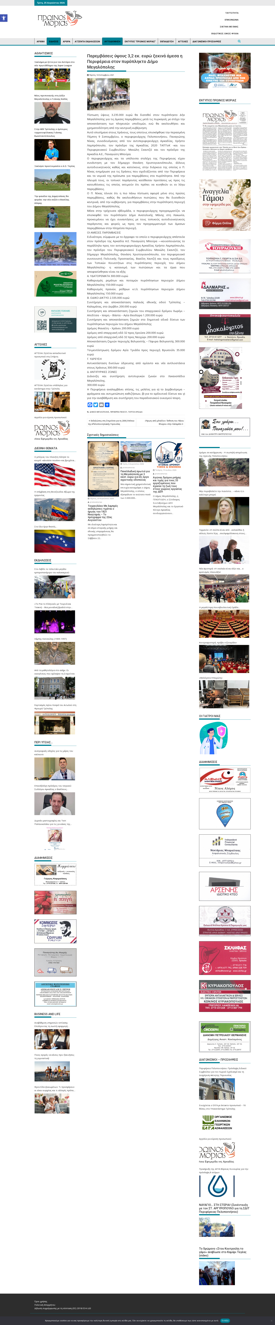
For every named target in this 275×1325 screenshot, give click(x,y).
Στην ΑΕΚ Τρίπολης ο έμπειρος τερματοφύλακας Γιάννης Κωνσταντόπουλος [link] (51, 132)
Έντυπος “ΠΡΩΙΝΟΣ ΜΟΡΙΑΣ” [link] (140, 41)
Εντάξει (225, 1320)
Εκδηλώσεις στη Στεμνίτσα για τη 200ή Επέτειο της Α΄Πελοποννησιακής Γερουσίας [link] (111, 422)
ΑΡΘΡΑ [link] (66, 41)
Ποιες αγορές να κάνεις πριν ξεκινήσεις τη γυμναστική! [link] (54, 1056)
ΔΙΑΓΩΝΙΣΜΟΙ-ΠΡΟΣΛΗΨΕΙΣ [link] (206, 41)
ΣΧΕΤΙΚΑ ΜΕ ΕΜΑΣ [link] (229, 26)
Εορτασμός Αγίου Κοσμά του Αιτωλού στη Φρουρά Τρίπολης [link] (55, 707)
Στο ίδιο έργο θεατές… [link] (45, 526)
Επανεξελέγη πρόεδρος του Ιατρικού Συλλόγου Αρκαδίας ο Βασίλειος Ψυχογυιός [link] (52, 787)
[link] (3, 18)
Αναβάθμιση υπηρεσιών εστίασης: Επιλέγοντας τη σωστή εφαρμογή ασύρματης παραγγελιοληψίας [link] (51, 1024)
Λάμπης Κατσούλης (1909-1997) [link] (50, 638)
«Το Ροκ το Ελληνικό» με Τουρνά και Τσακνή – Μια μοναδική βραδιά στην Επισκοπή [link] (52, 605)
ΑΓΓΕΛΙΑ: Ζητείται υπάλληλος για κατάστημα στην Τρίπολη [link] (50, 387)
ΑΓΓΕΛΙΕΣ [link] (183, 41)
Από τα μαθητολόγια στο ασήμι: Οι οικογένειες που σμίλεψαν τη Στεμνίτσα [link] (54, 672)
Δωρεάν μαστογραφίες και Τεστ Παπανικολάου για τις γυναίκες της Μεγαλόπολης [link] (52, 822)
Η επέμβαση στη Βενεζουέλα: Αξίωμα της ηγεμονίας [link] (54, 493)
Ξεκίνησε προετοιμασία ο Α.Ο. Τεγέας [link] (54, 166)
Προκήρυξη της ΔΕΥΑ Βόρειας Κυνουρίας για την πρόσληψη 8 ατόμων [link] (223, 1170)
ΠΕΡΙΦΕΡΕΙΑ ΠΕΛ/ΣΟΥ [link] (118, 412)
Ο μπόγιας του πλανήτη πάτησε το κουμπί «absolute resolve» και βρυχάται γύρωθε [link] (54, 458)
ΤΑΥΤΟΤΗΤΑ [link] (231, 12)
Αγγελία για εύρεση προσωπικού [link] (50, 417)
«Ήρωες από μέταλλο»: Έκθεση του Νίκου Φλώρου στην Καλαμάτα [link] (164, 422)
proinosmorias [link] (95, 502)
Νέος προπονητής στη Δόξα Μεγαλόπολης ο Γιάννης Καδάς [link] (51, 97)
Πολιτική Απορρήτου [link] (44, 1304)
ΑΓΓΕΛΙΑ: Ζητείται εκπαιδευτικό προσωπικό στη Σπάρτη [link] (50, 355)
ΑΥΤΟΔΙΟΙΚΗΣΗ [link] (112, 41)
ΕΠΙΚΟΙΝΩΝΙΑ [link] (231, 19)
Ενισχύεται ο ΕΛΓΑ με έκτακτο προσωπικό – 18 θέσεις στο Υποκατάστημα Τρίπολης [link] (222, 1107)
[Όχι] (271, 1320)
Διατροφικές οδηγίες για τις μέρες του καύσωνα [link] (53, 752)
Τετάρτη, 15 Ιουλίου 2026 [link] (165, 470)
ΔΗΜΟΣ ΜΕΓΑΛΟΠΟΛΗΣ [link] (99, 412)
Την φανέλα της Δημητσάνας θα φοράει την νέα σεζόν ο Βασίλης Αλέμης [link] (51, 199)
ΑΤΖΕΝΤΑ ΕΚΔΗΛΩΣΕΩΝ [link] (87, 41)
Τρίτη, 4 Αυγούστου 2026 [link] (133, 464)
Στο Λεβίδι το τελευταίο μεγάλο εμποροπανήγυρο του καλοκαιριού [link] (51, 571)
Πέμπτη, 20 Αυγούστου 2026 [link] (102, 498)
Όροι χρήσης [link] (40, 1301)
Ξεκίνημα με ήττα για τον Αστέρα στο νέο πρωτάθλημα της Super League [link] (54, 63)
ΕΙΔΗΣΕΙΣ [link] (53, 41)
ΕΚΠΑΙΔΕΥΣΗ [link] (167, 41)
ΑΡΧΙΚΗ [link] (41, 41)
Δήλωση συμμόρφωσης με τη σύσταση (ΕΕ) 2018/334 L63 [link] (62, 1308)
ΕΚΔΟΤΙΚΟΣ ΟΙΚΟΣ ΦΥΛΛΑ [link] (224, 33)
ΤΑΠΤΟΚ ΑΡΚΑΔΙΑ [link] (135, 412)
